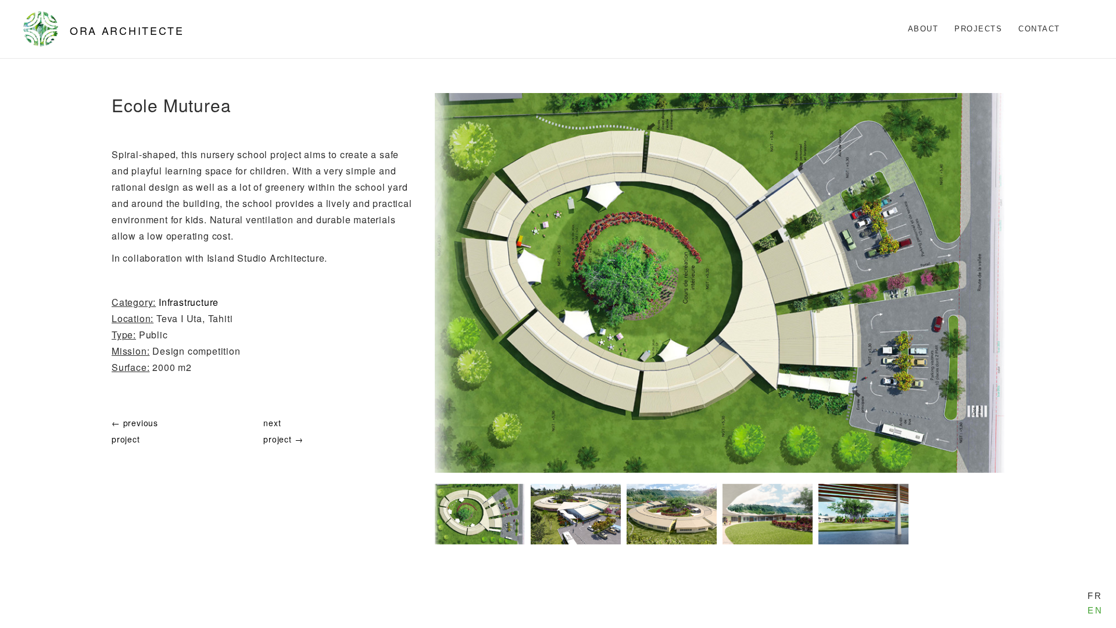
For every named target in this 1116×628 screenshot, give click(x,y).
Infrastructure (189, 302)
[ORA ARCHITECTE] (40, 29)
